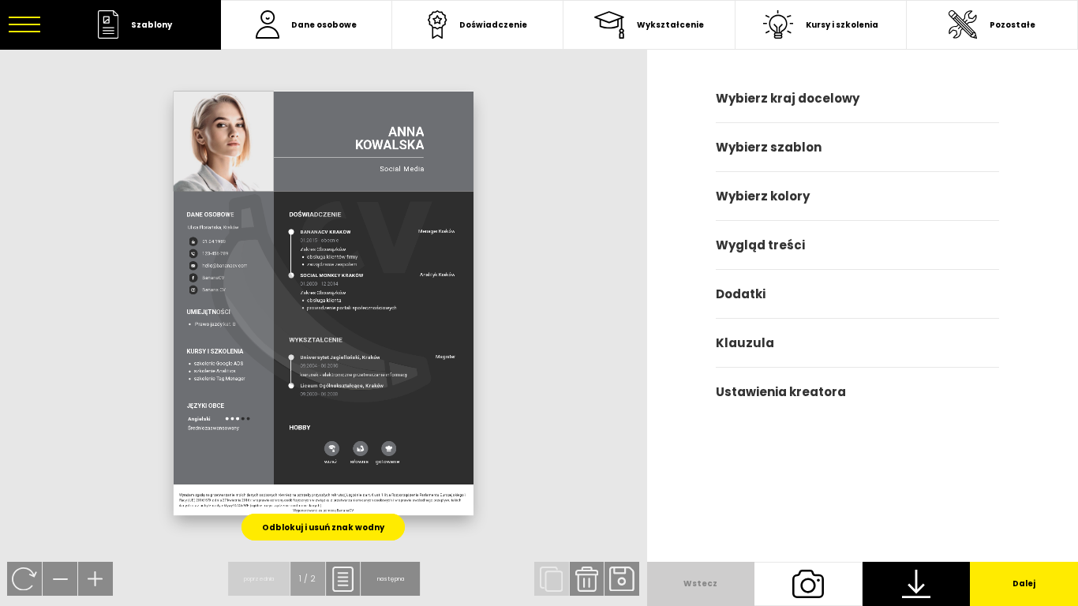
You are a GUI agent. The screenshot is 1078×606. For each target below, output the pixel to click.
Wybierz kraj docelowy (787, 98)
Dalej (1023, 583)
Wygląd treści (760, 245)
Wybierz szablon (769, 147)
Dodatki (740, 294)
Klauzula (745, 343)
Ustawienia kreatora (781, 391)
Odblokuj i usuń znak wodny (323, 527)
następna (390, 578)
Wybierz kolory (763, 196)
